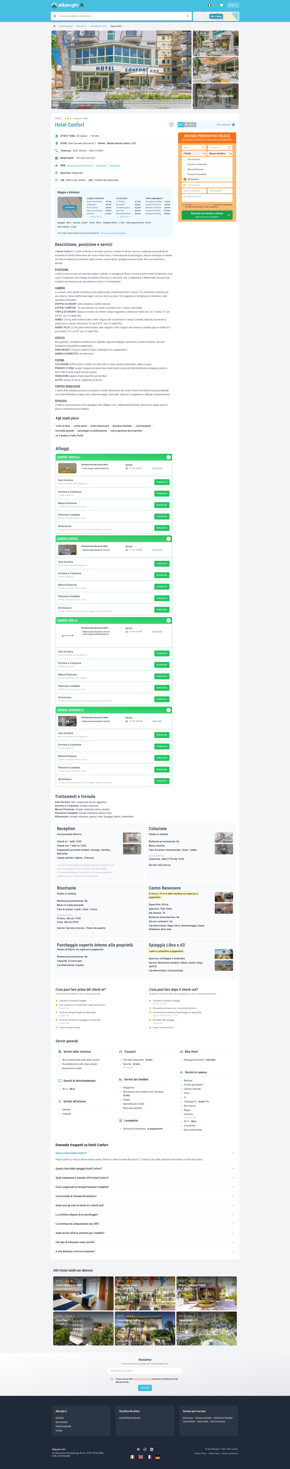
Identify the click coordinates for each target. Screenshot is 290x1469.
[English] (140, 1457)
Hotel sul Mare (189, 1421)
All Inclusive (188, 1418)
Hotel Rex (62, 1320)
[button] (211, 5)
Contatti (59, 1430)
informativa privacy (142, 1379)
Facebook (101, 165)
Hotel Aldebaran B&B (69, 1285)
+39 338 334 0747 (85, 158)
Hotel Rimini (82, 26)
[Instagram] (145, 1449)
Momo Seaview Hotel (192, 1285)
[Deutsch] (157, 1457)
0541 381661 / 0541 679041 (88, 150)
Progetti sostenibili (63, 1426)
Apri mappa (216, 16)
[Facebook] (138, 1449)
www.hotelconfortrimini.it (80, 165)
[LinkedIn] (151, 1449)
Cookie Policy (213, 1453)
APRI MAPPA (69, 207)
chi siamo (60, 1418)
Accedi (231, 5)
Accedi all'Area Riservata (129, 1418)
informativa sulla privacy (202, 205)
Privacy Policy (200, 1453)
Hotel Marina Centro (98, 26)
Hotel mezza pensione (223, 1418)
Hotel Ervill (186, 1320)
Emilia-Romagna (66, 26)
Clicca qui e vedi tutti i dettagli (113, 233)
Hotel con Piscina (217, 1421)
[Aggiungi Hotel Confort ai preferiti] (171, 125)
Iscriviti (145, 1387)
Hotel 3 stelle (202, 1421)
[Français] (149, 1457)
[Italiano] (132, 1457)
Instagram (115, 165)
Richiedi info (162, 482)
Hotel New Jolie (127, 1285)
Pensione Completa (203, 1418)
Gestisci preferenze (230, 1453)
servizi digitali (61, 1422)
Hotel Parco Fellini (128, 1320)
